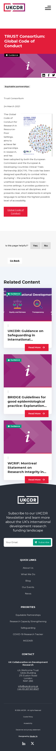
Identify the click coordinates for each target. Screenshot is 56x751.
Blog (28, 580)
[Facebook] (48, 75)
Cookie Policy (28, 717)
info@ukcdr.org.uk (28, 686)
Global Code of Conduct (15, 212)
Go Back (15, 260)
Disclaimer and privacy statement (28, 730)
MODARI (28, 640)
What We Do (28, 574)
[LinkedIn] (43, 75)
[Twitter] (32, 743)
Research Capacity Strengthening (28, 621)
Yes (35, 245)
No (46, 245)
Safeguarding (28, 628)
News (28, 593)
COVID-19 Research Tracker (28, 634)
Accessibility (28, 723)
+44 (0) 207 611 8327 (28, 689)
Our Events (28, 587)
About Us (28, 568)
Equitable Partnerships (28, 615)
